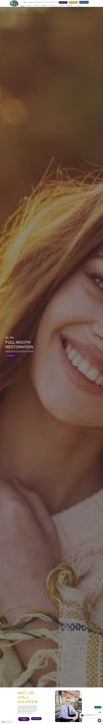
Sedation (60, 5)
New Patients (69, 5)
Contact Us (78, 5)
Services (36, 5)
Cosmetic (53, 5)
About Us (28, 5)
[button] (3, 346)
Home (22, 5)
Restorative (44, 5)
